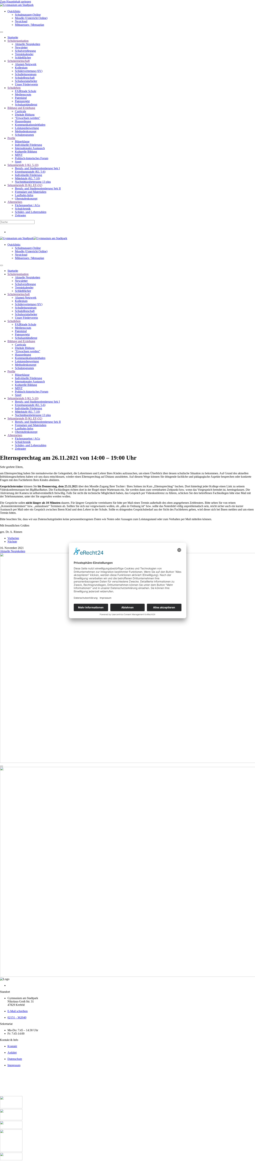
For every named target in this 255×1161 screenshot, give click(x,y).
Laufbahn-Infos (24, 195)
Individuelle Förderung (28, 144)
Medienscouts (23, 94)
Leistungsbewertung (27, 128)
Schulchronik (23, 208)
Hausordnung (23, 121)
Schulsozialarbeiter (26, 81)
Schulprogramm (24, 134)
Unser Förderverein (26, 84)
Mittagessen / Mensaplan (29, 24)
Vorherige (13, 538)
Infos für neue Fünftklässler (16, 225)
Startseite (12, 37)
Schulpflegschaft (25, 77)
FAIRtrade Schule (25, 91)
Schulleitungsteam (25, 74)
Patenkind (21, 97)
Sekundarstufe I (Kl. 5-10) (22, 165)
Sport (18, 161)
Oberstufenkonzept (26, 198)
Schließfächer (23, 57)
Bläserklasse (22, 141)
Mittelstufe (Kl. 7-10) (27, 178)
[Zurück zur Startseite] (17, 5)
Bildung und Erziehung (21, 107)
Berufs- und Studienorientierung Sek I (37, 168)
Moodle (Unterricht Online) (31, 18)
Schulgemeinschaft (18, 60)
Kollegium (21, 67)
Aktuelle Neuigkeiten (27, 44)
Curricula (20, 111)
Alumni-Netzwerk (25, 64)
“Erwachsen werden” (27, 118)
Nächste (12, 541)
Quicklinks (13, 11)
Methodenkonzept (25, 131)
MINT (19, 154)
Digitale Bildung (25, 114)
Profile (11, 138)
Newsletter (21, 47)
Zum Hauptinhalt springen (15, 1)
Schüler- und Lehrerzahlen (30, 212)
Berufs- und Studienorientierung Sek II (38, 188)
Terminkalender (24, 54)
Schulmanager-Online (28, 14)
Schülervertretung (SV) (28, 71)
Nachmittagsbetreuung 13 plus (33, 181)
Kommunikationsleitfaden (30, 124)
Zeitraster (20, 215)
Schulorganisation (18, 40)
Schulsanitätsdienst (26, 104)
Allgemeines (14, 201)
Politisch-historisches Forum (31, 158)
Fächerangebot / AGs (27, 205)
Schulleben (14, 87)
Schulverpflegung (25, 50)
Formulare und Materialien (30, 191)
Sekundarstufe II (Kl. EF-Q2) (24, 185)
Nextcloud (21, 21)
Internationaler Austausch (30, 148)
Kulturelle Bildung (26, 151)
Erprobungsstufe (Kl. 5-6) (30, 171)
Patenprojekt (22, 101)
